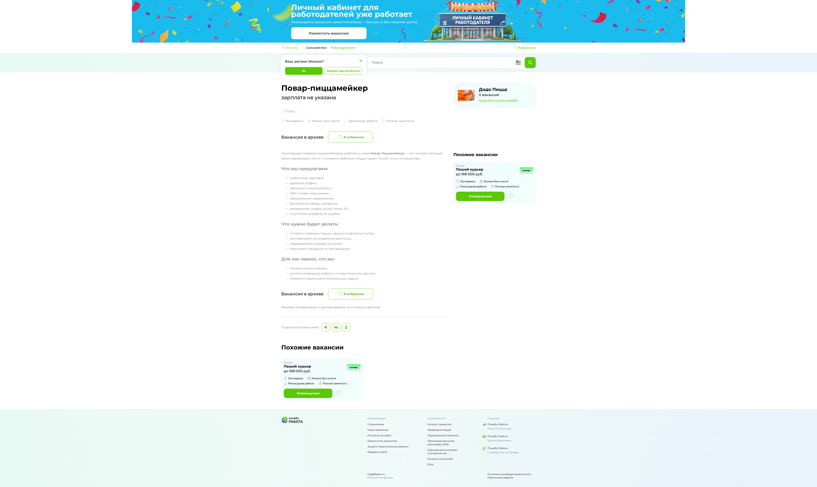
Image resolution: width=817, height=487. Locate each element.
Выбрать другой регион (343, 70)
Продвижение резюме (442, 435)
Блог (430, 464)
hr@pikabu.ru (376, 474)
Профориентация (439, 429)
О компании (375, 424)
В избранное (354, 137)
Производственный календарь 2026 (440, 442)
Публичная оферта (500, 477)
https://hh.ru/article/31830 (498, 101)
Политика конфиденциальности (509, 474)
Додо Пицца (493, 89)
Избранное (527, 47)
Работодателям (343, 47)
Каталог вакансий (439, 424)
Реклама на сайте (379, 435)
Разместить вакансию (382, 440)
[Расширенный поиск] (518, 63)
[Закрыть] (361, 61)
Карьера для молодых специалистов (442, 451)
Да (304, 70)
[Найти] (530, 62)
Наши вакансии (377, 429)
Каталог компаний (440, 458)
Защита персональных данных (387, 446)
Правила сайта (377, 452)
